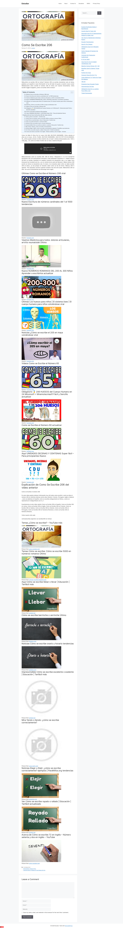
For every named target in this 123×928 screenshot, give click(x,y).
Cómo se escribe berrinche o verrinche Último (36, 121)
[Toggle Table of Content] (71, 92)
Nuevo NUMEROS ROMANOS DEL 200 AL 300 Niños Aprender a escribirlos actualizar (47, 99)
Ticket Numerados (86, 93)
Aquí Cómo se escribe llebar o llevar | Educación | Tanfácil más (40, 120)
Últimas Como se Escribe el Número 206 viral (37, 94)
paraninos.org (33, 799)
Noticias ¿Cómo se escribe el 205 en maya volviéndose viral (41, 104)
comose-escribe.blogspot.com (37, 579)
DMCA (88, 3)
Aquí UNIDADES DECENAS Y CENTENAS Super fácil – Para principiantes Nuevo (46, 113)
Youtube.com (30, 199)
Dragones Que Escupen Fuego (90, 84)
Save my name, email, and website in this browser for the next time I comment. (46, 912)
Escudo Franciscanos (87, 42)
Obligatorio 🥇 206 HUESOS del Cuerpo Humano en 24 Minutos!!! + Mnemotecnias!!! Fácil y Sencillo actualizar (49, 109)
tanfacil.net (32, 613)
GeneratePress (69, 925)
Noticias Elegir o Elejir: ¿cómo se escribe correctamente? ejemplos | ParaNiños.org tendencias (47, 128)
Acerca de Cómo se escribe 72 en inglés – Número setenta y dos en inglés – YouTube (46, 131)
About (65, 3)
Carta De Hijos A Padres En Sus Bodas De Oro (34, 870)
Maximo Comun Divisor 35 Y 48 (90, 66)
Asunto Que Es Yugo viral (88, 31)
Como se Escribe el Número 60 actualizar (36, 111)
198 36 (83, 81)
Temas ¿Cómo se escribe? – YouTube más (35, 116)
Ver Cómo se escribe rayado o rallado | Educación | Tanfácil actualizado (42, 129)
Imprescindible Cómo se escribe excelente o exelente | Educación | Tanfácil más (44, 125)
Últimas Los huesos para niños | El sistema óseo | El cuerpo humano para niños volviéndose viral (49, 102)
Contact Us (73, 3)
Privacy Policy (96, 3)
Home (60, 3)
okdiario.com (32, 641)
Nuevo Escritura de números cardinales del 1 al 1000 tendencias (42, 96)
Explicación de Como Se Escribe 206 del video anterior (37, 115)
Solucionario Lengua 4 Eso (29, 868)
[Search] (99, 13)
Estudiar (25, 3)
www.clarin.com (33, 766)
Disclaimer (81, 3)
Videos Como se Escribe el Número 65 (35, 106)
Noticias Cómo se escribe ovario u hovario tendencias (38, 123)
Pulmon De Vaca (86, 72)
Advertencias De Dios (87, 86)
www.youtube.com (34, 549)
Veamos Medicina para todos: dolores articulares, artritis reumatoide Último (45, 98)
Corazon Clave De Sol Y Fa (89, 75)
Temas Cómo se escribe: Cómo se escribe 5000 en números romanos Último (43, 118)
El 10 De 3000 (85, 59)
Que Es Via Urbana (86, 44)
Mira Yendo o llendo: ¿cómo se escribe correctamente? (38, 126)
